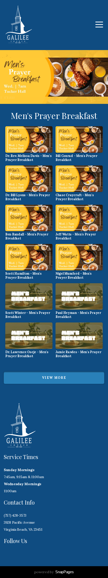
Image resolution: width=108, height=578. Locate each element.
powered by (54, 572)
